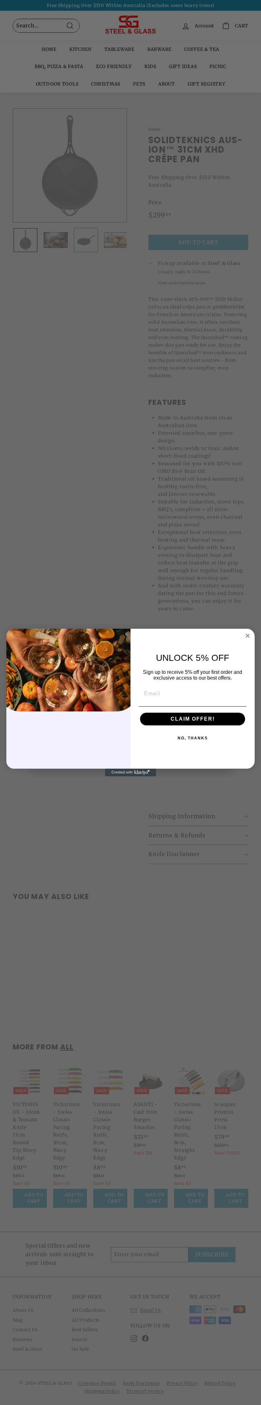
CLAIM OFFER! (193, 719)
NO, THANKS (193, 738)
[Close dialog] (247, 636)
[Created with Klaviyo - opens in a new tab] (130, 772)
